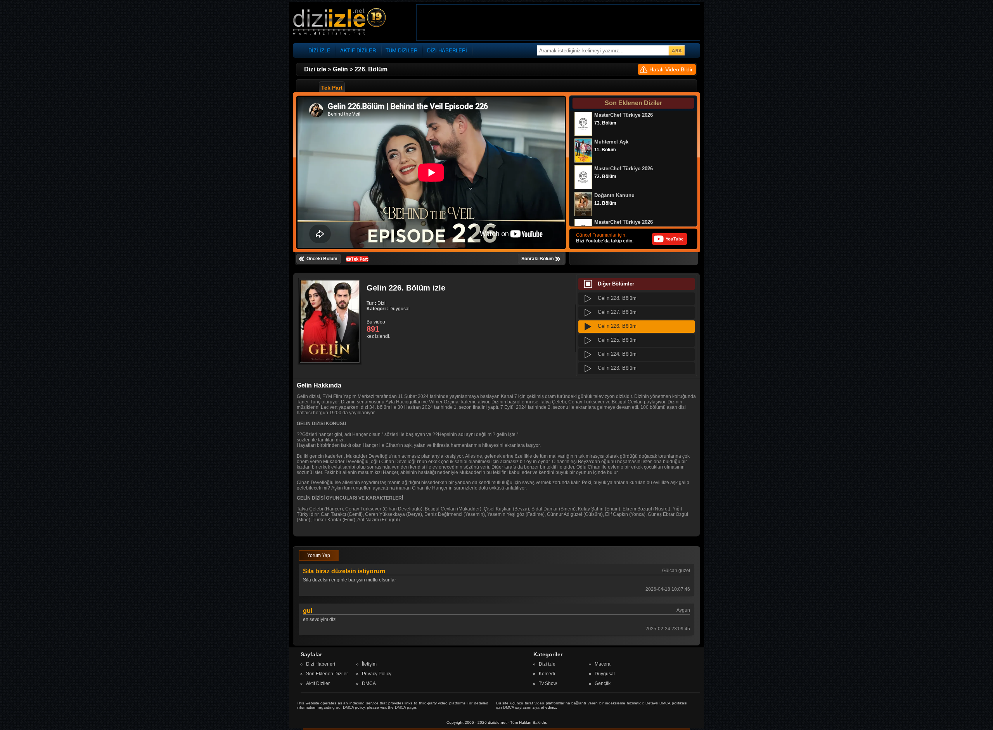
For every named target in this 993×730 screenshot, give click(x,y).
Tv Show (548, 683)
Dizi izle (547, 664)
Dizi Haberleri (320, 664)
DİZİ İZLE (319, 50)
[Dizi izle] (339, 22)
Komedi (547, 673)
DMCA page (405, 707)
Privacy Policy (376, 673)
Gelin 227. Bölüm (617, 312)
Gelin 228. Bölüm (617, 298)
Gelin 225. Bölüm (617, 340)
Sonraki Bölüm (537, 258)
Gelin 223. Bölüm (617, 368)
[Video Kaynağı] (357, 259)
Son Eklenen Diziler (327, 673)
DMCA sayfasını (517, 707)
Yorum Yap (318, 555)
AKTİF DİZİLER (358, 50)
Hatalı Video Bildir (671, 69)
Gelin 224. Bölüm (617, 354)
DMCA (369, 683)
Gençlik (603, 683)
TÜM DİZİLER (401, 50)
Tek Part (332, 88)
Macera (603, 664)
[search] (676, 50)
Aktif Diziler (318, 683)
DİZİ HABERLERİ (447, 50)
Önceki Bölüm (321, 258)
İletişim (369, 664)
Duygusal (605, 673)
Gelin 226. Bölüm (617, 326)
